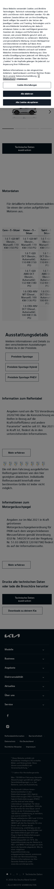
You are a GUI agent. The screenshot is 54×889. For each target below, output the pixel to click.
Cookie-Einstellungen (27, 85)
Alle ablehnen (27, 93)
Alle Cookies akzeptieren (27, 102)
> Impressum (21, 79)
